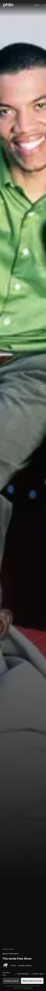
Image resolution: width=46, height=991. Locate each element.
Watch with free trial (32, 981)
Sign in (37, 5)
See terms (29, 988)
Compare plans (11, 981)
